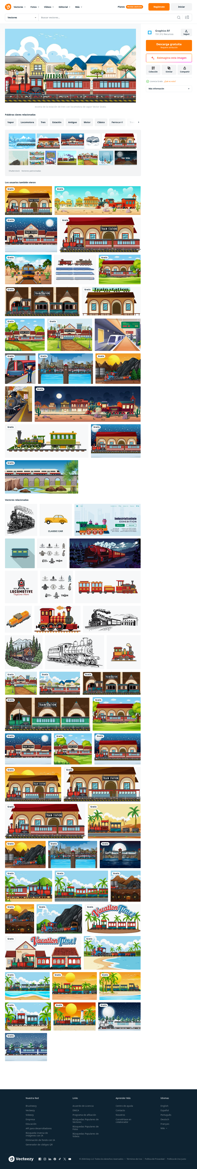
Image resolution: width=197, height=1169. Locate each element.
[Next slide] (136, 122)
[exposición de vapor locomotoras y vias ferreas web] (107, 520)
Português (166, 1114)
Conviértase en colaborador (123, 1120)
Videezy (30, 1114)
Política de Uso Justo (176, 1158)
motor (87, 122)
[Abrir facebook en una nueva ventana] (40, 1159)
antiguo (72, 122)
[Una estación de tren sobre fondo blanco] (111, 301)
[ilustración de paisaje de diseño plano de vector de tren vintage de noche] (105, 553)
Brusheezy (31, 1105)
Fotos (34, 6)
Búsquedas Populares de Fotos (86, 1128)
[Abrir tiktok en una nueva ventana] (60, 1159)
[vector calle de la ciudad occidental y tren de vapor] (98, 200)
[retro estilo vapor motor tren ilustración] (124, 652)
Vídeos (47, 6)
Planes (121, 6)
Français (165, 1123)
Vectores (18, 6)
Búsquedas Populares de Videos (86, 1135)
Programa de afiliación (84, 1114)
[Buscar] (179, 17)
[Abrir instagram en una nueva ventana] (45, 1159)
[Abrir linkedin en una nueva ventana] (50, 1159)
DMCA (76, 1110)
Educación (31, 1123)
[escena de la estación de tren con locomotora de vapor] (28, 200)
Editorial (63, 6)
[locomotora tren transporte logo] (21, 587)
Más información (156, 88)
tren (43, 122)
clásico (101, 122)
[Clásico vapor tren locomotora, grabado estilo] (74, 652)
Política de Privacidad (154, 1158)
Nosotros (120, 1114)
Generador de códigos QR (39, 1144)
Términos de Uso (134, 1158)
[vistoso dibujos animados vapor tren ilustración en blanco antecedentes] (57, 619)
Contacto (120, 1110)
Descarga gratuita (169, 45)
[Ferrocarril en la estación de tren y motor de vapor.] (18, 404)
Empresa (30, 1119)
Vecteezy (30, 1110)
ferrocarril (117, 122)
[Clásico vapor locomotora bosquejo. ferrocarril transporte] (21, 520)
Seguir (186, 34)
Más (77, 6)
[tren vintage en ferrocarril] (46, 441)
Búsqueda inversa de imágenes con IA (37, 1134)
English (164, 1105)
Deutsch (165, 1119)
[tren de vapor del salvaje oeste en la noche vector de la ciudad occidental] (88, 404)
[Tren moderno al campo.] (41, 477)
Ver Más (125, 157)
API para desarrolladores (39, 1128)
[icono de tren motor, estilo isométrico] (18, 619)
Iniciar (181, 6)
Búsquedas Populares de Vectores (86, 1120)
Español (165, 1110)
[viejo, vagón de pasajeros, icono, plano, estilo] (20, 553)
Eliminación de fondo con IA (40, 1140)
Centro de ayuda (124, 1105)
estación (56, 122)
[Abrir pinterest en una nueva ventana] (55, 1159)
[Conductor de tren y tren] (20, 368)
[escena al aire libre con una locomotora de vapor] (65, 368)
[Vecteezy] (8, 7)
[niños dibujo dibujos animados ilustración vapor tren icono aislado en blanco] (108, 587)
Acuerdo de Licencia (83, 1105)
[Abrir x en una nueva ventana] (65, 1159)
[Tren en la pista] (28, 269)
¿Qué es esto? (170, 81)
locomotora (27, 122)
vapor (10, 122)
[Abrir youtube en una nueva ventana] (70, 1159)
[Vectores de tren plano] (75, 269)
